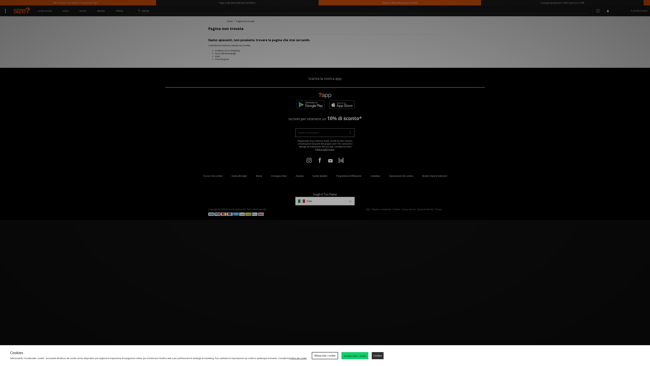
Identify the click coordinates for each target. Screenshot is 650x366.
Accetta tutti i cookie (355, 356)
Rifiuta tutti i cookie (324, 355)
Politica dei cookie (298, 358)
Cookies (377, 355)
